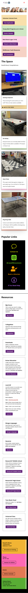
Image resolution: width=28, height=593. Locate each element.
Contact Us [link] (14, 252)
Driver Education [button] (11, 374)
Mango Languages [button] (12, 432)
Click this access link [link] (13, 400)
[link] (8, 2)
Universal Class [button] (11, 527)
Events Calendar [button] (8, 33)
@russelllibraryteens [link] (14, 263)
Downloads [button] (10, 351)
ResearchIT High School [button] (13, 491)
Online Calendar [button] (9, 574)
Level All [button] (9, 414)
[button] (24, 3)
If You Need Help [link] (14, 285)
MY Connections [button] (8, 54)
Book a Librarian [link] (14, 274)
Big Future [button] (10, 315)
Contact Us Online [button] (9, 562)
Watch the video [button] (9, 107)
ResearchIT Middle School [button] (14, 471)
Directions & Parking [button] (10, 549)
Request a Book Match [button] (10, 44)
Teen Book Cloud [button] (11, 507)
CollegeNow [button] (10, 333)
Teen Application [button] (8, 23)
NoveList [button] (9, 450)
